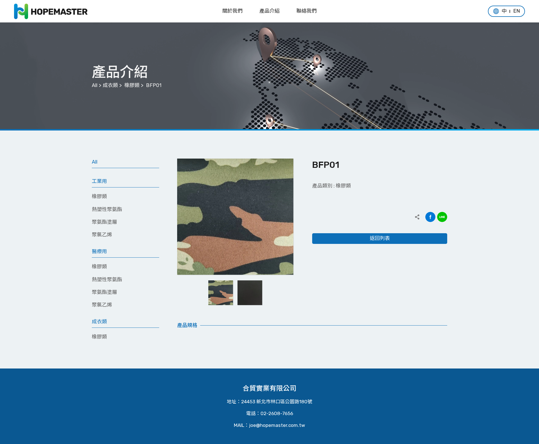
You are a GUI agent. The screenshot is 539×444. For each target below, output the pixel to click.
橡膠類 (132, 85)
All (94, 85)
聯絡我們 (306, 11)
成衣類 (110, 85)
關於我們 (232, 11)
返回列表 (380, 238)
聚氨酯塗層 (104, 222)
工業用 (99, 181)
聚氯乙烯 (102, 235)
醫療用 (99, 251)
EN (516, 11)
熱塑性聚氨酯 (107, 209)
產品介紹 (269, 11)
